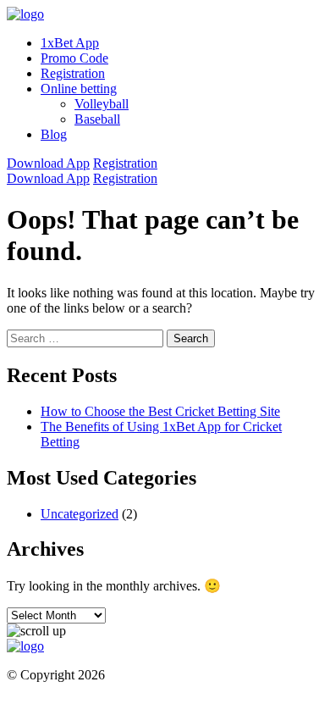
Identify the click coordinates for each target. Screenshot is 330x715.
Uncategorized (79, 514)
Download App (48, 163)
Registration (73, 73)
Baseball (97, 119)
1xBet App (70, 43)
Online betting (79, 88)
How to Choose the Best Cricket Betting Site (160, 411)
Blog (54, 134)
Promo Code (74, 58)
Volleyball (101, 104)
